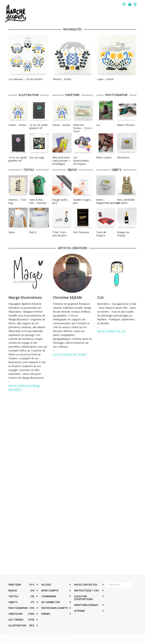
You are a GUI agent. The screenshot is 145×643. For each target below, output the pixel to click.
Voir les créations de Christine (70, 354)
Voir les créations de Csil (111, 331)
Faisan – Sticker (17, 125)
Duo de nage (36, 157)
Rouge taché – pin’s (60, 201)
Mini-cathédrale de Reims (126, 201)
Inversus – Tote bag (17, 201)
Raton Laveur (104, 157)
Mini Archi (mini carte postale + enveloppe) (61, 160)
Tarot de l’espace (101, 234)
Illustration (17, 625)
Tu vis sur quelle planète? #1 (38, 126)
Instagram (118, 595)
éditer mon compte (54, 608)
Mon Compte (50, 590)
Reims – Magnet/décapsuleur (108, 201)
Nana (11, 232)
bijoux (12, 590)
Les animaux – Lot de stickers (25, 79)
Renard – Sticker (62, 79)
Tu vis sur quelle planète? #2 (17, 159)
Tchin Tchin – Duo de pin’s (60, 234)
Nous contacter (85, 584)
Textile (13, 596)
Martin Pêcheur (126, 125)
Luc (98, 125)
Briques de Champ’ (123, 234)
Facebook (110, 595)
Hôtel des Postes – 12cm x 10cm (82, 128)
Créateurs (15, 613)
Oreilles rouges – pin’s (82, 201)
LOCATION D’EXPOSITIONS (83, 598)
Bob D (33, 232)
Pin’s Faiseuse (81, 232)
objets (13, 602)
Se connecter (50, 602)
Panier (45, 613)
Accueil (46, 584)
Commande (48, 596)
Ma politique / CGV (86, 590)
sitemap (79, 610)
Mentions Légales (86, 605)
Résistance (123, 157)
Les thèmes (15, 619)
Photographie (18, 608)
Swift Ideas (52, 638)
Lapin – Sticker (105, 79)
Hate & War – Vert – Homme (37, 201)
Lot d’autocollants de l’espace (81, 160)
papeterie (14, 584)
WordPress (68, 638)
